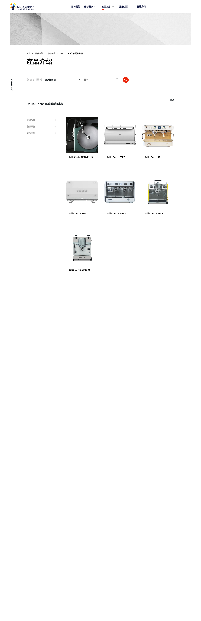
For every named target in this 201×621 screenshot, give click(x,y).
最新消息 (88, 6)
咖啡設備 (52, 53)
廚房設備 (31, 120)
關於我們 (75, 6)
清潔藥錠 (31, 133)
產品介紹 (106, 6)
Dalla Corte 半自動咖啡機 (71, 53)
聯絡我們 (141, 6)
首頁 (28, 53)
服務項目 (123, 6)
